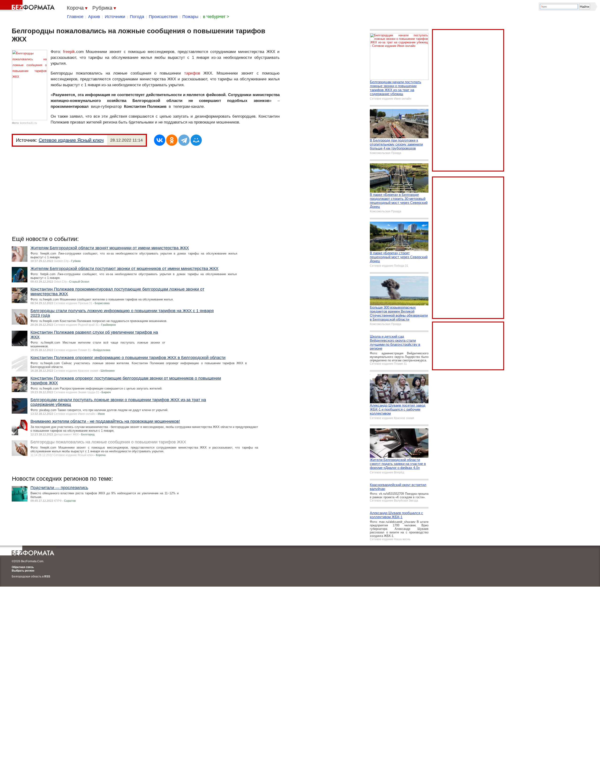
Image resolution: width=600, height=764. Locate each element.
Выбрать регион (23, 570)
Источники (115, 16)
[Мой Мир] (196, 140)
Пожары (190, 16)
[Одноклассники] (171, 140)
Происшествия (163, 16)
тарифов (192, 73)
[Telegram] (184, 140)
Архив (94, 16)
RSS (47, 576)
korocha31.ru (28, 123)
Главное (75, 16)
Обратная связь (23, 567)
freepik (69, 51)
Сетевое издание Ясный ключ (71, 140)
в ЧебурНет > (216, 16)
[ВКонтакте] (159, 140)
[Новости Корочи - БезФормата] (28, 6)
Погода (137, 16)
